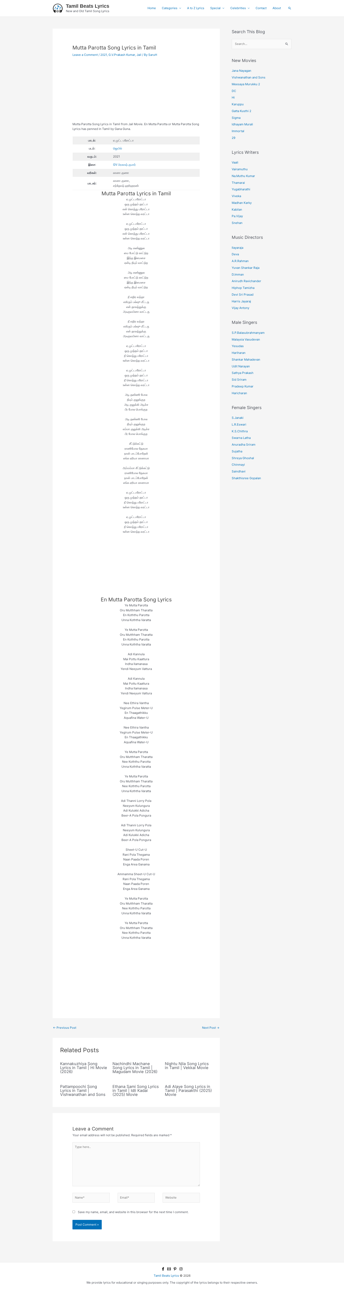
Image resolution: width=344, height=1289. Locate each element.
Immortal (238, 131)
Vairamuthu (240, 169)
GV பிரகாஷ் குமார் (124, 164)
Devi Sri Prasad (242, 294)
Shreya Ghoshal (243, 458)
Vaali (235, 162)
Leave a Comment (85, 55)
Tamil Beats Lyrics (87, 6)
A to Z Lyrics (195, 8)
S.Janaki (237, 418)
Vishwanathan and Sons (248, 77)
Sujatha (237, 451)
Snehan (237, 223)
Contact (261, 8)
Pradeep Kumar (242, 386)
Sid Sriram (239, 379)
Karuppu (238, 104)
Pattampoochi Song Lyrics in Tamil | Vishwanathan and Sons (82, 1090)
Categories (169, 8)
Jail (139, 55)
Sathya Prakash (242, 373)
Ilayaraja (237, 248)
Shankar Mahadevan (246, 359)
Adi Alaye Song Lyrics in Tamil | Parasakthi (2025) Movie (188, 1090)
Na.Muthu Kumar (243, 176)
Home (152, 8)
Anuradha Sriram (243, 444)
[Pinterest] (175, 1269)
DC (234, 91)
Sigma (236, 118)
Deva (235, 254)
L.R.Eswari (239, 424)
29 (233, 138)
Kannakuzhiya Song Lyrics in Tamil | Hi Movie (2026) (83, 1067)
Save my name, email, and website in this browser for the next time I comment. (133, 1212)
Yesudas (238, 346)
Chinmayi (238, 464)
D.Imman (238, 274)
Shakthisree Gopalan (246, 478)
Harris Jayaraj (241, 301)
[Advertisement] (136, 92)
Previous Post (64, 1028)
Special (215, 8)
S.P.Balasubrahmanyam (248, 333)
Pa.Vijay (237, 216)
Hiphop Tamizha (243, 288)
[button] (289, 8)
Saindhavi (238, 471)
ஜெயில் (117, 148)
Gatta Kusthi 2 (241, 111)
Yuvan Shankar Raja (245, 268)
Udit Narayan (241, 366)
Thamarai (238, 183)
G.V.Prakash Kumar (121, 55)
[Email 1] (169, 1269)
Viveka (236, 196)
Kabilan (237, 209)
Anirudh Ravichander (246, 281)
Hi (233, 97)
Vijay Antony (240, 308)
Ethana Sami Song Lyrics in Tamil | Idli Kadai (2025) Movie (135, 1090)
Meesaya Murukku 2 (246, 84)
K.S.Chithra (240, 431)
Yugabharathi (241, 189)
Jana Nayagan (241, 71)
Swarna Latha (241, 438)
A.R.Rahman (240, 261)
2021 (103, 55)
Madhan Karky (242, 203)
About (277, 8)
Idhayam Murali (242, 124)
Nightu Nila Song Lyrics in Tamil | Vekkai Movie (187, 1065)
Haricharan (239, 393)
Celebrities (238, 8)
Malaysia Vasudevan (246, 339)
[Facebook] (163, 1269)
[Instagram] (181, 1269)
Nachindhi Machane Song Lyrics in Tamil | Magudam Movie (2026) (134, 1067)
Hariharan (238, 353)
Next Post (210, 1028)
